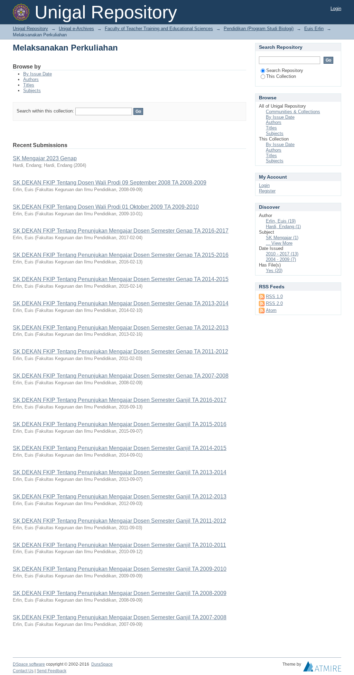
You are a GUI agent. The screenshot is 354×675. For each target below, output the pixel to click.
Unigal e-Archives (76, 28)
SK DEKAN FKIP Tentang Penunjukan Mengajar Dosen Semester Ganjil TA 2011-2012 (119, 521)
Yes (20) (274, 270)
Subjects (32, 90)
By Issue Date (37, 73)
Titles (28, 85)
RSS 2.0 (274, 303)
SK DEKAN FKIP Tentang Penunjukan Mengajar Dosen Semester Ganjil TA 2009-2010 (119, 569)
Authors (31, 79)
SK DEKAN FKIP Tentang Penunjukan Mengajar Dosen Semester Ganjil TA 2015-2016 (119, 424)
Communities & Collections (293, 111)
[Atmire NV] (322, 668)
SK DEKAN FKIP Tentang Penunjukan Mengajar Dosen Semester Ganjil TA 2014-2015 (119, 448)
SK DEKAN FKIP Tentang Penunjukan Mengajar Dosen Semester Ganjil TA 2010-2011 (119, 545)
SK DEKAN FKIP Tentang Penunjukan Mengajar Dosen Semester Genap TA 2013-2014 (121, 303)
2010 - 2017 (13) (282, 253)
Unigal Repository (30, 28)
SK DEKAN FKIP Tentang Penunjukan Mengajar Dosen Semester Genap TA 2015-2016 (121, 255)
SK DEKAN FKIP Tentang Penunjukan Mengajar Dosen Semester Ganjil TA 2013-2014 (119, 472)
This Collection (281, 76)
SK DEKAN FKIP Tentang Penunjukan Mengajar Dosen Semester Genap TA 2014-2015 (121, 279)
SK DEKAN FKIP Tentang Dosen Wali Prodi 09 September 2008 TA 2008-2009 (109, 183)
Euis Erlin (314, 28)
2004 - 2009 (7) (281, 259)
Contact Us (23, 670)
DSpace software (29, 664)
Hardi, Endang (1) (283, 226)
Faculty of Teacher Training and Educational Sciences (159, 28)
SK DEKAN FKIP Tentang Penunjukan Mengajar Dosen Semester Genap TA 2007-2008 (121, 376)
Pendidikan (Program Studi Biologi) (259, 28)
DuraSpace (102, 664)
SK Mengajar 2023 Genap (45, 158)
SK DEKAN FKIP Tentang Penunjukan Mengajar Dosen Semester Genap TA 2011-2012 (120, 351)
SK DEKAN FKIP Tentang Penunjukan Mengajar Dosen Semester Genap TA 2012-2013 (121, 328)
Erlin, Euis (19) (281, 221)
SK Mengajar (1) (282, 237)
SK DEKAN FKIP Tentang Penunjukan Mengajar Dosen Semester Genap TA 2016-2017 (121, 231)
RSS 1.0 (274, 296)
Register (267, 191)
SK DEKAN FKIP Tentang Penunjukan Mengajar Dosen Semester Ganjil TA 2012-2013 (119, 497)
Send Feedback (51, 670)
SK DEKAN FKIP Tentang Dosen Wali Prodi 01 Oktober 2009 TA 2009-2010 (106, 207)
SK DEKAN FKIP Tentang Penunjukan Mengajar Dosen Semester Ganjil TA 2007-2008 (119, 617)
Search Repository (284, 70)
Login (335, 8)
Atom (271, 310)
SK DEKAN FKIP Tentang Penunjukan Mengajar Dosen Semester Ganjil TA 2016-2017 (119, 400)
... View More (279, 243)
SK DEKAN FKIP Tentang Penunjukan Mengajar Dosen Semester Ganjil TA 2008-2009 (119, 593)
